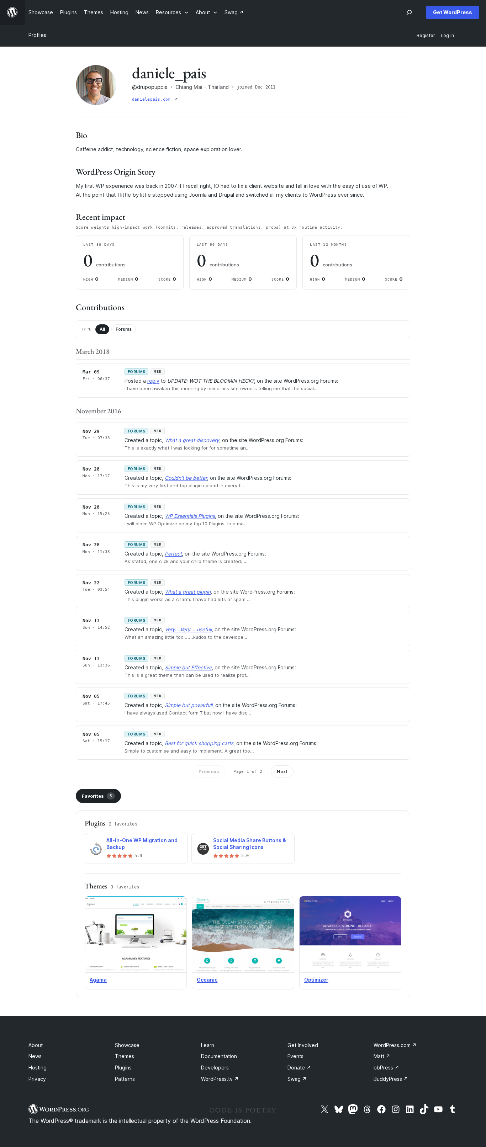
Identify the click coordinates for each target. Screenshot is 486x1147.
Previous (209, 771)
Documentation (219, 1056)
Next (282, 771)
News (35, 1056)
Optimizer (316, 980)
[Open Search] (409, 12)
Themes (124, 1056)
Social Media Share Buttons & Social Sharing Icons (249, 843)
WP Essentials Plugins (190, 516)
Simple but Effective (188, 667)
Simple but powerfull (188, 705)
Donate (299, 1067)
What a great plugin (188, 592)
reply (153, 381)
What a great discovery (192, 440)
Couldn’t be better (186, 478)
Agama (98, 980)
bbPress (386, 1067)
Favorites (97, 796)
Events (295, 1056)
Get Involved (302, 1045)
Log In (447, 35)
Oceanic (207, 980)
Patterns (125, 1079)
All (102, 329)
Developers (215, 1067)
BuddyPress (391, 1079)
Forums (124, 329)
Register (426, 35)
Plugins (123, 1067)
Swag (297, 1079)
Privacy (37, 1079)
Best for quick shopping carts (199, 743)
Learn (207, 1045)
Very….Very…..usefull (188, 629)
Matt (382, 1056)
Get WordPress (452, 12)
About (35, 1045)
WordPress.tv (220, 1079)
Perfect (173, 554)
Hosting (37, 1067)
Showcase (127, 1045)
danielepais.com (152, 99)
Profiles (37, 35)
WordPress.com (395, 1045)
